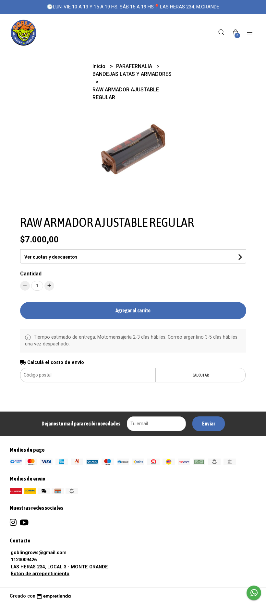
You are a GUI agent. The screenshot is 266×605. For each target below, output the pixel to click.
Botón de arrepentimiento (40, 573)
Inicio (99, 66)
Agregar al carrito (133, 310)
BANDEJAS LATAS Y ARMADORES (132, 74)
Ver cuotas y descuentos (51, 257)
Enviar (208, 423)
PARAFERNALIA (134, 66)
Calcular (200, 375)
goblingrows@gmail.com (38, 552)
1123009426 (24, 560)
